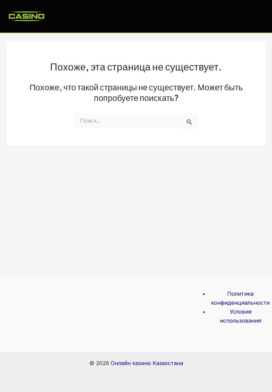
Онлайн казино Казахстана (147, 363)
